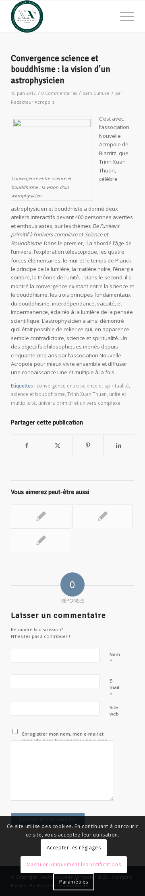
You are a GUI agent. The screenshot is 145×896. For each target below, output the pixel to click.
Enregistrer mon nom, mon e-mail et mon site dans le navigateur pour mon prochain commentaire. (65, 740)
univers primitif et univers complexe (79, 403)
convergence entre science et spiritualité (83, 385)
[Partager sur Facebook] (26, 445)
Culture (101, 93)
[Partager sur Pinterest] (88, 445)
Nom (115, 658)
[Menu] (123, 16)
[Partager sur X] (57, 445)
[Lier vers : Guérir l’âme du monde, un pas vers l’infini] (41, 540)
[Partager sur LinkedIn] (119, 445)
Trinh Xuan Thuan (87, 394)
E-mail (114, 688)
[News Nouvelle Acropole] (60, 16)
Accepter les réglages (74, 847)
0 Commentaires (59, 93)
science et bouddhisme (38, 394)
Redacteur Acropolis (32, 102)
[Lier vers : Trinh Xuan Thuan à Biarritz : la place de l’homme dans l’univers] (41, 516)
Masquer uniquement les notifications (74, 864)
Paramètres (73, 881)
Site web (114, 710)
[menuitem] (123, 16)
